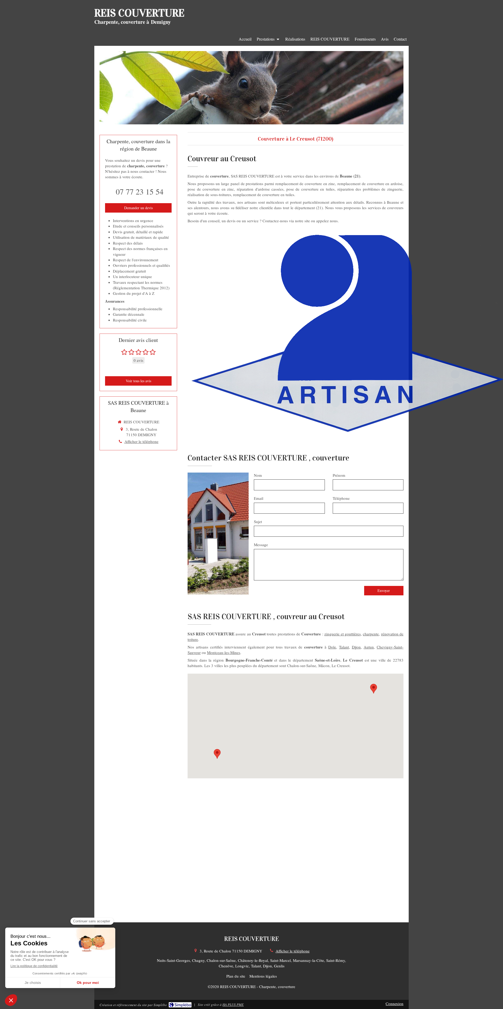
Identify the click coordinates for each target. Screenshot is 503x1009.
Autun (369, 647)
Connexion (394, 1003)
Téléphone (341, 498)
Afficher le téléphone (141, 441)
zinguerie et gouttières (342, 633)
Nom (258, 475)
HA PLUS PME (233, 1004)
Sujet (258, 521)
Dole (332, 647)
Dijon (356, 647)
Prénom (339, 475)
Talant (344, 647)
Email (258, 498)
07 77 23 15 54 (139, 191)
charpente (371, 633)
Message (261, 544)
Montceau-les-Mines (223, 652)
